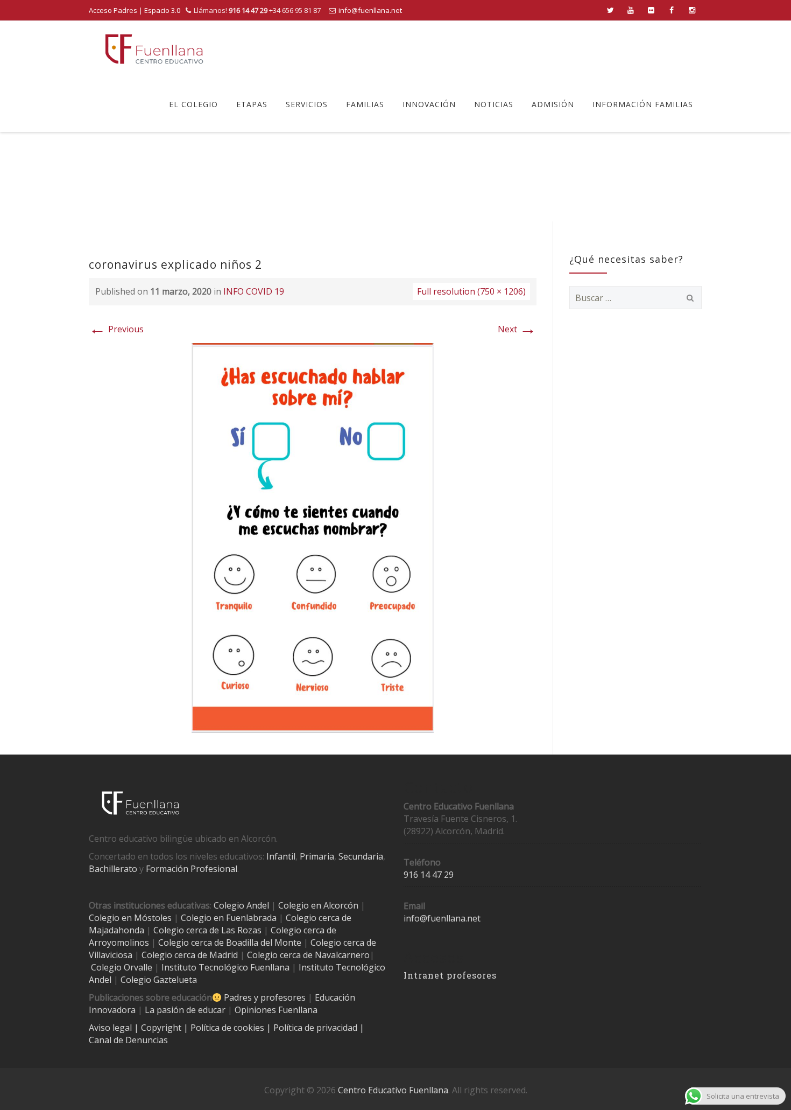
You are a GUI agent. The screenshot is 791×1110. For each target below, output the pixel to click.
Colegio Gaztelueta (159, 980)
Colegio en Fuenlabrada (229, 918)
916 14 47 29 (429, 875)
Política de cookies (228, 1028)
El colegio (193, 104)
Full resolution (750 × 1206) (471, 291)
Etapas (251, 104)
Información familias (642, 104)
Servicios (307, 104)
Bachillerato (113, 869)
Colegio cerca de (303, 930)
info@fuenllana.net (370, 10)
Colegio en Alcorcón (318, 905)
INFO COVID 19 (253, 291)
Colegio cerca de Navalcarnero (308, 955)
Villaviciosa (110, 955)
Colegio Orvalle (121, 967)
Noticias (493, 104)
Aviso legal (111, 1028)
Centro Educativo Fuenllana (393, 1090)
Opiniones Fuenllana (276, 1010)
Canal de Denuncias (128, 1040)
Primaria (317, 856)
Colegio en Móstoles (130, 918)
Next (517, 329)
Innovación (429, 104)
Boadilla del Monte (263, 942)
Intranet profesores (450, 975)
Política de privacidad (316, 1028)
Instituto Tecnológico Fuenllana (225, 967)
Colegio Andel (241, 905)
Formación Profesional (191, 869)
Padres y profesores (265, 997)
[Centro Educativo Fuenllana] (154, 48)
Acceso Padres (113, 10)
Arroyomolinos (119, 942)
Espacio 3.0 (162, 10)
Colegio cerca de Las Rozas (207, 930)
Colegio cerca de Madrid (190, 955)
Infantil (280, 856)
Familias (365, 104)
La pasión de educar (185, 1010)
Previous (116, 329)
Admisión (553, 104)
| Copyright (158, 1028)
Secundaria (360, 856)
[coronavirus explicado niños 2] (313, 537)
